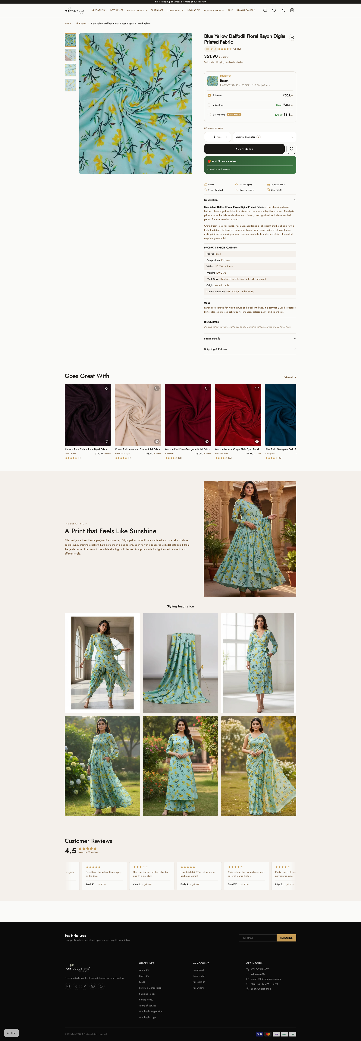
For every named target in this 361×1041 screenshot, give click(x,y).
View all (288, 377)
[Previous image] (85, 103)
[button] (258, 137)
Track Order (199, 976)
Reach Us (144, 976)
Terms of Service (147, 1005)
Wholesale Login (147, 1017)
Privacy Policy (146, 999)
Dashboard (198, 970)
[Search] (265, 10)
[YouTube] (92, 986)
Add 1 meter (244, 149)
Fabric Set (157, 10)
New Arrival (99, 10)
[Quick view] (106, 441)
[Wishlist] (274, 10)
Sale (230, 10)
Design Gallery (246, 10)
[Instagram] (68, 986)
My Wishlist (199, 982)
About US (144, 970)
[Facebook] (76, 986)
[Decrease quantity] (209, 137)
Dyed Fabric (174, 10)
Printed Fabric (136, 10)
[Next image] (186, 103)
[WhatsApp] (101, 986)
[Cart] (292, 10)
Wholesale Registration (150, 1011)
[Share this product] (292, 37)
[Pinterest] (84, 986)
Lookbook (193, 10)
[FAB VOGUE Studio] (74, 10)
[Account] (283, 10)
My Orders (198, 988)
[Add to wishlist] (291, 149)
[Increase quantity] (227, 137)
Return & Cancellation (150, 988)
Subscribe (286, 938)
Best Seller (116, 10)
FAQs (142, 982)
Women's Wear (212, 10)
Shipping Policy (147, 994)
